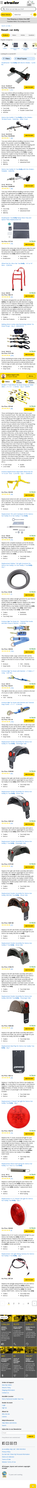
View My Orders (7, 1385)
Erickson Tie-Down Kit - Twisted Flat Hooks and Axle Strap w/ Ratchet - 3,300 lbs (17, 622)
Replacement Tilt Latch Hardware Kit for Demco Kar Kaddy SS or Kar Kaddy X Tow (17, 515)
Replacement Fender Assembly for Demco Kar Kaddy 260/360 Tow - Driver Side (17, 894)
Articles (23, 35)
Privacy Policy (6, 1452)
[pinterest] (7, 1443)
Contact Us (5, 1393)
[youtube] (15, 1443)
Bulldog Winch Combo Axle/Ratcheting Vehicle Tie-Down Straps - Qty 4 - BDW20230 (18, 325)
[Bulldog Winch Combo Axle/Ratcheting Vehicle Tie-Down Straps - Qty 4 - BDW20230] (18, 339)
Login (3, 1405)
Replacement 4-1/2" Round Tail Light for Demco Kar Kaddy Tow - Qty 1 (17, 1199)
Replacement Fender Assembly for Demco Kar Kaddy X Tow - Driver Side (17, 944)
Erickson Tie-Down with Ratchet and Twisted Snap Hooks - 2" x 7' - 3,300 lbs (18, 703)
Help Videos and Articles (9, 1423)
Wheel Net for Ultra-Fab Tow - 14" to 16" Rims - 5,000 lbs (17, 264)
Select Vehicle (5, 14)
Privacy (3, 1437)
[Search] (3, 9)
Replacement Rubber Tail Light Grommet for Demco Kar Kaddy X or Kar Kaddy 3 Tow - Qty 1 (17, 565)
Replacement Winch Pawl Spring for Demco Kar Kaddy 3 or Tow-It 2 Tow (17, 1164)
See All (31, 376)
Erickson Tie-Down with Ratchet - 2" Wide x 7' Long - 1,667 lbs (18, 672)
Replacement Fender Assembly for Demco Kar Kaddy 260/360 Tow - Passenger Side (17, 997)
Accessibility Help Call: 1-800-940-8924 (13, 1449)
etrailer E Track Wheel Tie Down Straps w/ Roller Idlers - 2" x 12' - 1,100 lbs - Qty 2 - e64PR (17, 386)
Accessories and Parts (15, 49)
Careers (4, 1416)
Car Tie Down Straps (25, 49)
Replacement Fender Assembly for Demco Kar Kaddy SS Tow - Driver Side (17, 792)
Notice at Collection (8, 1457)
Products (5, 35)
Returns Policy (6, 1387)
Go (35, 14)
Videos (14, 35)
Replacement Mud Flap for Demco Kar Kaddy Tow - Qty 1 (18, 1047)
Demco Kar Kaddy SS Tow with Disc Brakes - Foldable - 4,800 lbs (18, 170)
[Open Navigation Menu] (1, 2)
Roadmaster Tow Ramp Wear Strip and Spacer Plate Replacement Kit (16, 218)
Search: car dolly (6, 26)
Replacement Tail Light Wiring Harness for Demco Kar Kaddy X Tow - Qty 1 (18, 1255)
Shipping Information (8, 1390)
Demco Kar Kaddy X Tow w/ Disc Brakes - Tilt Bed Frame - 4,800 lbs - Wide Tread (17, 118)
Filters (7, 59)
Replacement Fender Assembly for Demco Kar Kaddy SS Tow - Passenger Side (17, 742)
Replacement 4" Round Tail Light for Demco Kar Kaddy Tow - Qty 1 (17, 1102)
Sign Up (4, 1408)
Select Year (17, 14)
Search (4, 1425)
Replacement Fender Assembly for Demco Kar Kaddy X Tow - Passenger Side (17, 842)
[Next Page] (34, 1303)
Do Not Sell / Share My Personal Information (16, 1454)
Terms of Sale (6, 1459)
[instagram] (11, 1443)
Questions (31, 35)
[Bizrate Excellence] (4, 1474)
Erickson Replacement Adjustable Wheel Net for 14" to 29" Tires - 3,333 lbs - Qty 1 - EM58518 (17, 472)
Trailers (5, 48)
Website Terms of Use (9, 1462)
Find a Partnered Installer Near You (13, 1399)
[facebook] (3, 1443)
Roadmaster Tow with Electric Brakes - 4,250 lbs (18, 63)
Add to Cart (29, 87)
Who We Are (6, 1414)
